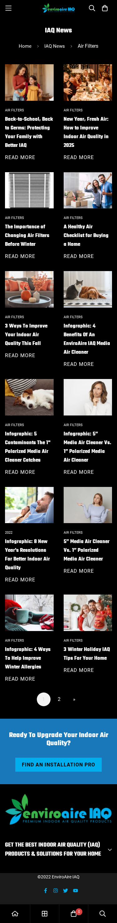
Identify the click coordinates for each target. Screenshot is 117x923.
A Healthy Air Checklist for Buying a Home (86, 236)
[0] (74, 914)
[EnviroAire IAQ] (58, 8)
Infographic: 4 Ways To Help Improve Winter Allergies (28, 658)
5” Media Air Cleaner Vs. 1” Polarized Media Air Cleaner (87, 550)
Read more (20, 157)
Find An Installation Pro (58, 765)
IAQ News (54, 46)
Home (25, 46)
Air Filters (14, 110)
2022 (8, 533)
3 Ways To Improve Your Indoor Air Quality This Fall (26, 335)
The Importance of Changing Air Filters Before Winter (27, 236)
